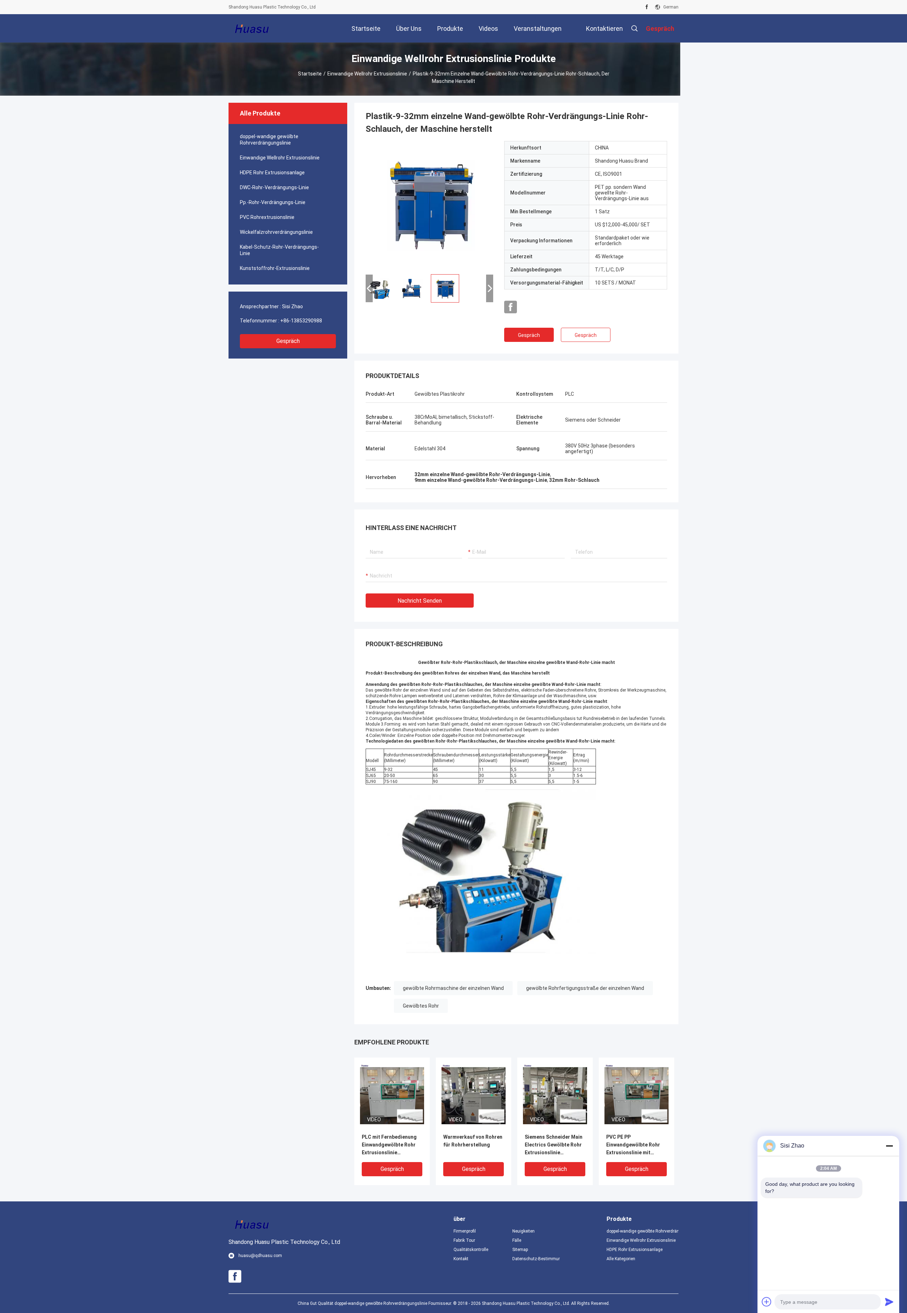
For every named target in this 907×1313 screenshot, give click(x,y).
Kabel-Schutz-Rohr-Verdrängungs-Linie (279, 250)
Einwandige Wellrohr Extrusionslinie (367, 74)
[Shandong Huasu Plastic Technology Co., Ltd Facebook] (646, 7)
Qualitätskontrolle (471, 1249)
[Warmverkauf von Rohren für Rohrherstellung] (473, 1095)
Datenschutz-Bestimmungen (536, 1258)
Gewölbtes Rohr (421, 1006)
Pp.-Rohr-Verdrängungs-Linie (272, 202)
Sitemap (520, 1249)
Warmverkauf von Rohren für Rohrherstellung (472, 1141)
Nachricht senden (420, 600)
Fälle (516, 1240)
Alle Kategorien (621, 1258)
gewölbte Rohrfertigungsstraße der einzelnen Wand (585, 988)
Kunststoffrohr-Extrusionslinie (275, 268)
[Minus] (889, 1146)
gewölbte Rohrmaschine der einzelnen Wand (453, 988)
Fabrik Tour (464, 1240)
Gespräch (288, 341)
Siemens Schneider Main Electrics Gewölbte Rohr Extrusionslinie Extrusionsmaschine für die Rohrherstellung (553, 1145)
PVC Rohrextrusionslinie (267, 217)
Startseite (310, 74)
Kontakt (461, 1258)
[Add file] (767, 1301)
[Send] (889, 1301)
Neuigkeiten (523, 1231)
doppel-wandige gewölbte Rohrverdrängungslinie (269, 140)
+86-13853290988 (301, 320)
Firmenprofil (465, 1231)
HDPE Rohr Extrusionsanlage (272, 172)
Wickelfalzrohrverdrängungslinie (276, 232)
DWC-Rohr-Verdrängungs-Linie (274, 187)
